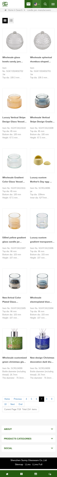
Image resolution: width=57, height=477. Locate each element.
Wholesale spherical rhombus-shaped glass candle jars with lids (42, 60)
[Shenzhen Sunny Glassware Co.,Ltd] (5, 4)
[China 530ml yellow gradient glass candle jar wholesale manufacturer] (15, 220)
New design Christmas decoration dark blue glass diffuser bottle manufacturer (42, 360)
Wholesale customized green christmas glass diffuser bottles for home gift (14, 360)
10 (5, 404)
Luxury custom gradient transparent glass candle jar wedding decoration (41, 240)
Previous (18, 399)
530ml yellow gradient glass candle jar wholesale (14, 240)
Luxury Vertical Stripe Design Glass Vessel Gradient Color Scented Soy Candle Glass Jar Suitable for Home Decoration (14, 120)
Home (10, 10)
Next (12, 404)
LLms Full (37, 464)
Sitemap (19, 464)
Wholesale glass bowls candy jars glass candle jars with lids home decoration (14, 60)
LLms (28, 464)
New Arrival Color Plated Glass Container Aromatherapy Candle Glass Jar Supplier (14, 300)
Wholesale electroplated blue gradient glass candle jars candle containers (42, 300)
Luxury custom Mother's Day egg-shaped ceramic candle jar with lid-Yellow (40, 180)
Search (19, 10)
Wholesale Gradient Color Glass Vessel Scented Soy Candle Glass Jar (13, 180)
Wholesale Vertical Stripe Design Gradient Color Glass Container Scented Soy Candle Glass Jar (42, 120)
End (20, 404)
